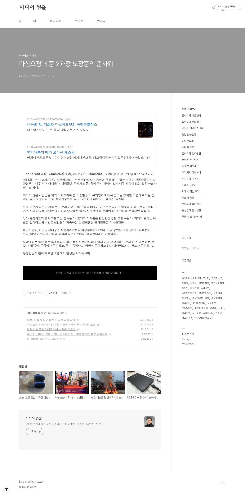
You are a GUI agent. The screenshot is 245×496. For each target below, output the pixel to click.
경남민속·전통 (189, 134)
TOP (223, 483)
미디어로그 (57, 21)
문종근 (221, 308)
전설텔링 (186, 298)
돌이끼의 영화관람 (191, 153)
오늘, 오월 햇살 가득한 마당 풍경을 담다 (51, 319)
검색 (214, 8)
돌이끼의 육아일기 (191, 204)
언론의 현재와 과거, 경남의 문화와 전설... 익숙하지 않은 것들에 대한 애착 (64, 423)
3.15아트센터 (198, 303)
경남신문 (186, 303)
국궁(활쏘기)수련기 (192, 216)
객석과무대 (208, 313)
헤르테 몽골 (188, 197)
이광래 (213, 308)
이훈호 (185, 283)
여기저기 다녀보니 (191, 172)
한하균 (219, 313)
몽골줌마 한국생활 (191, 210)
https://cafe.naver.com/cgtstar (46, 146)
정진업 (185, 288)
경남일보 (186, 313)
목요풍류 (196, 313)
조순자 (206, 278)
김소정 (193, 283)
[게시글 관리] (39, 293)
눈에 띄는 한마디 (190, 159)
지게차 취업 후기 (190, 191)
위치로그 (80, 21)
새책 (207, 298)
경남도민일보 (205, 293)
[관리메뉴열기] (6, 489)
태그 (36, 21)
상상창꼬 (211, 303)
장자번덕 (217, 293)
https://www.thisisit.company (45, 119)
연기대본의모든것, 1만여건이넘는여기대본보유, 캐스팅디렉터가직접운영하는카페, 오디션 (88, 157)
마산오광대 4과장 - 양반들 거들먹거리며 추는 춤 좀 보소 (61, 324)
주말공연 (205, 288)
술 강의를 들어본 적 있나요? (44, 338)
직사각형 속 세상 (36, 312)
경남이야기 (216, 298)
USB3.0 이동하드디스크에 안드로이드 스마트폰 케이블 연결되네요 (67, 334)
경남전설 (194, 288)
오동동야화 (187, 308)
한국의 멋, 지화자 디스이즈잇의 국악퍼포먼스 (62, 124)
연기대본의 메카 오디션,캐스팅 (51, 152)
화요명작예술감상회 (203, 318)
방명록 (101, 21)
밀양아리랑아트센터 (191, 278)
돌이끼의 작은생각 (191, 115)
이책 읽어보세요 (190, 166)
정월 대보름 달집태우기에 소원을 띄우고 (51, 329)
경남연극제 (197, 298)
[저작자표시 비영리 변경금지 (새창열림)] (65, 292)
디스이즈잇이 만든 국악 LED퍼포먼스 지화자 (58, 130)
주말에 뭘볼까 (201, 308)
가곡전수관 (187, 318)
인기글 (196, 248)
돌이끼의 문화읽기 (191, 121)
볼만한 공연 (216, 278)
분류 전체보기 (189, 109)
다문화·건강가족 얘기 (193, 128)
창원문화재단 (217, 283)
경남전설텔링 (189, 140)
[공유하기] (34, 293)
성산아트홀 (204, 283)
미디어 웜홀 (32, 7)
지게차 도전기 (189, 185)
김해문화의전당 (189, 293)
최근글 (185, 248)
